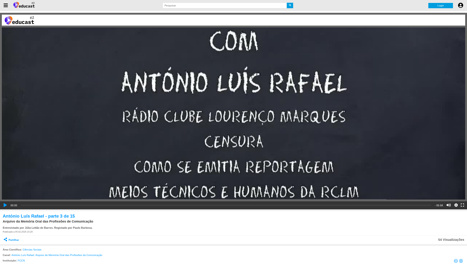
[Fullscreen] (462, 205)
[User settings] (460, 5)
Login (440, 5)
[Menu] (6, 5)
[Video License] (459, 261)
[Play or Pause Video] (5, 205)
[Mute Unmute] (449, 205)
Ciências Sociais (32, 249)
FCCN (21, 260)
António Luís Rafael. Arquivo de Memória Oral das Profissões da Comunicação (56, 255)
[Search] (290, 5)
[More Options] (456, 205)
